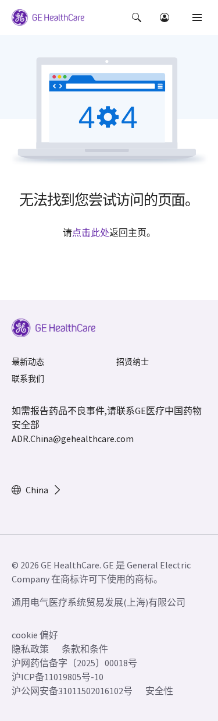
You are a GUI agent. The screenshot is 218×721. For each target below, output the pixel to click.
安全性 (159, 691)
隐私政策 (30, 649)
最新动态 (28, 361)
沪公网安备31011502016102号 (72, 691)
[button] (137, 17)
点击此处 (90, 232)
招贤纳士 (132, 361)
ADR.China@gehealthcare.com (73, 438)
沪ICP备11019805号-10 (57, 677)
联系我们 (28, 378)
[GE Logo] (48, 19)
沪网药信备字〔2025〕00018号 (74, 663)
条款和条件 (85, 649)
